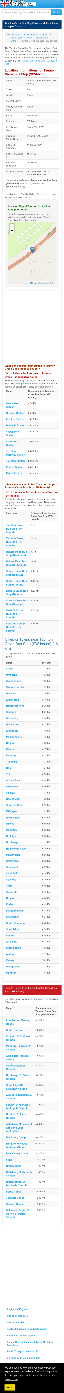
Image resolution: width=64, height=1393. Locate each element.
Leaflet (28, 282)
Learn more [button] (11, 1379)
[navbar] (58, 4)
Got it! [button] (10, 1387)
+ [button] (12, 226)
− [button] (12, 231)
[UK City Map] (18, 3)
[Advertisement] (32, 326)
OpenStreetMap (40, 282)
